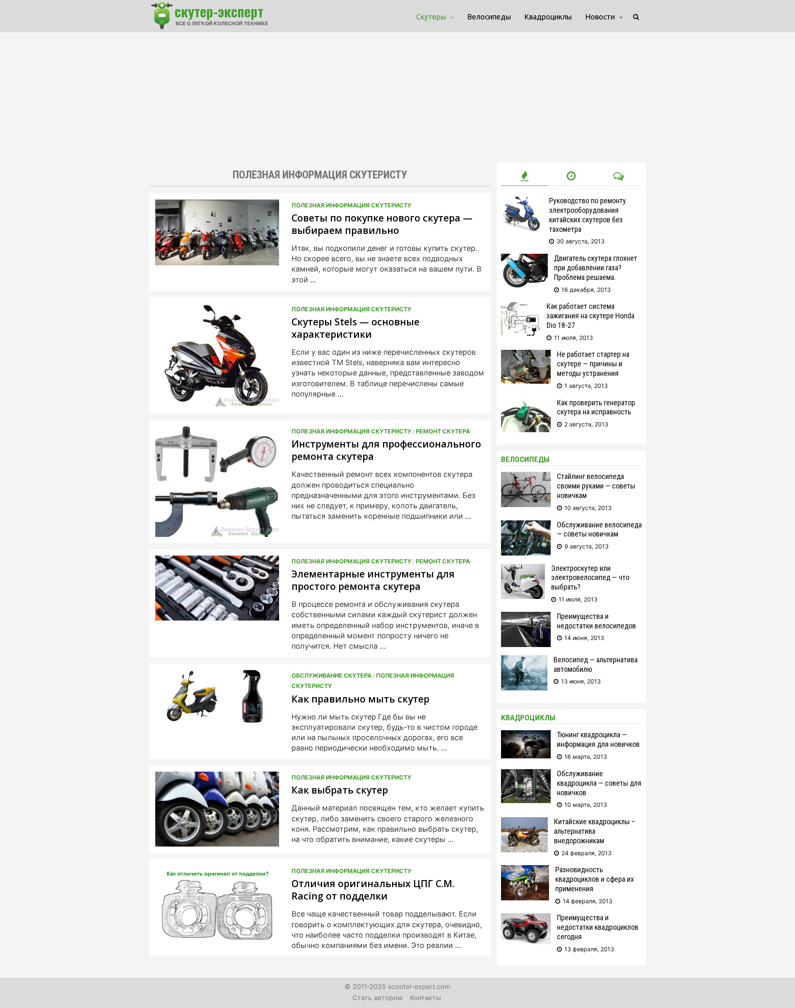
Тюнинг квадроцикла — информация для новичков (598, 739)
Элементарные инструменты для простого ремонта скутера (373, 580)
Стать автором (377, 998)
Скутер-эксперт (219, 11)
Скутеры (431, 16)
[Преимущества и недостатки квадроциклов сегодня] (526, 918)
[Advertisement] (397, 94)
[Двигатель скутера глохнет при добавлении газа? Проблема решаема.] (524, 259)
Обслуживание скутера (331, 675)
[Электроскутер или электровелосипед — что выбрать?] (523, 569)
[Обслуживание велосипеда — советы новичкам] (526, 525)
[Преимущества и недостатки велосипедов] (526, 617)
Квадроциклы (548, 16)
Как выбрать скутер (340, 789)
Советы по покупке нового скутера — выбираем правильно (382, 224)
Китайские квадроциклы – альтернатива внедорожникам (594, 831)
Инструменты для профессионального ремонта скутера (386, 450)
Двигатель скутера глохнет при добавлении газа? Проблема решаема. (595, 267)
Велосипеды (489, 16)
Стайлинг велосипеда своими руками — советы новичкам (596, 486)
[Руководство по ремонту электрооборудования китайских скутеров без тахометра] (522, 201)
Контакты (425, 998)
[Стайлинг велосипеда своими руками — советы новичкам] (526, 477)
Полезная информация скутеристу (351, 205)
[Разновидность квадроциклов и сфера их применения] (525, 870)
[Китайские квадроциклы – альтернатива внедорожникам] (524, 822)
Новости (600, 16)
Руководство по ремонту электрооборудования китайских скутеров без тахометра (587, 214)
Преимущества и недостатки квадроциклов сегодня (597, 927)
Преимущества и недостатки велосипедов (596, 621)
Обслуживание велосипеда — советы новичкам (599, 529)
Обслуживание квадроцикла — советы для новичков (599, 783)
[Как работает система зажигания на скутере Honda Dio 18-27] (520, 307)
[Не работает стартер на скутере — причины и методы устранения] (526, 355)
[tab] (524, 176)
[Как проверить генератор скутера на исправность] (526, 403)
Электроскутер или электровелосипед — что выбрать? (590, 578)
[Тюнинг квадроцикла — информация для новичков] (526, 735)
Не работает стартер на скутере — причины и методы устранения (593, 364)
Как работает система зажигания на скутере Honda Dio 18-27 (590, 316)
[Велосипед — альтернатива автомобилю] (524, 660)
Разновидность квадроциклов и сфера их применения (594, 879)
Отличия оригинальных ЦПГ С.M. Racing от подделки (373, 889)
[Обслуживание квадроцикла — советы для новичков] (526, 774)
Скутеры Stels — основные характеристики (355, 328)
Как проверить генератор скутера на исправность (596, 407)
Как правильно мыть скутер (360, 698)
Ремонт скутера (443, 431)
